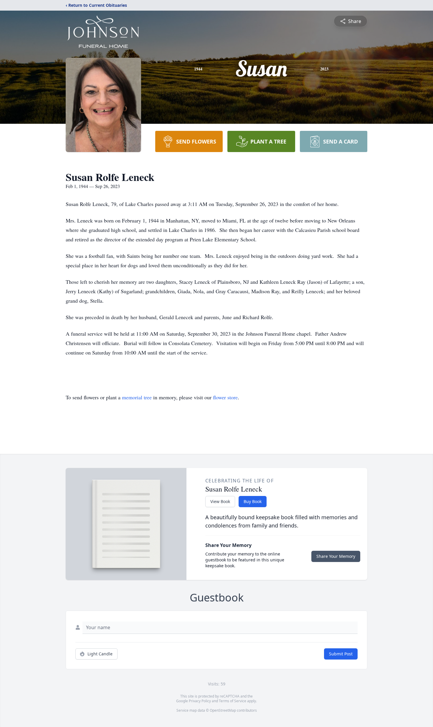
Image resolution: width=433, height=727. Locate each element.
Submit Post (341, 654)
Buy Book (253, 501)
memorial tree (137, 397)
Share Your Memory (335, 556)
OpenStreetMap (223, 710)
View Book (220, 501)
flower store (225, 397)
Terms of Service (232, 700)
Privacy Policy (200, 700)
